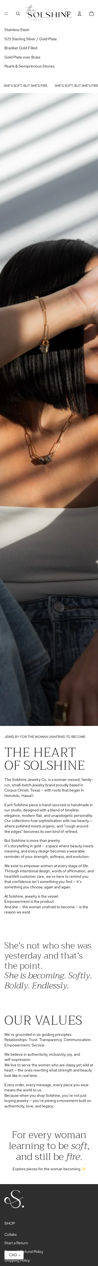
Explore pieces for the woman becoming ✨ (49, 1168)
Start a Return (16, 1242)
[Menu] (6, 13)
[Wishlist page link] (67, 13)
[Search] (18, 14)
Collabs (10, 1234)
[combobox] (14, 1255)
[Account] (79, 14)
